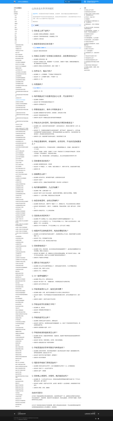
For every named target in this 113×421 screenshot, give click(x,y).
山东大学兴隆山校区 (19, 151)
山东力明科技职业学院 (20, 105)
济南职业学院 (18, 317)
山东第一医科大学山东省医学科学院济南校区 (21, 224)
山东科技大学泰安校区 (20, 211)
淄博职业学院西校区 (19, 333)
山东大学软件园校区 (19, 156)
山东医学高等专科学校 (20, 112)
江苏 (16, 33)
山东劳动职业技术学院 (20, 107)
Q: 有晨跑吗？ (87, 19)
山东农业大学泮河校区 (20, 99)
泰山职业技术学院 (19, 306)
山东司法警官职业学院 (20, 131)
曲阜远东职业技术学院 (20, 281)
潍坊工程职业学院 (19, 347)
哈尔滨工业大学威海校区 (20, 66)
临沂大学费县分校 (19, 56)
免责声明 (35, 13)
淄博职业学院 (18, 331)
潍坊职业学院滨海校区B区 (21, 356)
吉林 (16, 27)
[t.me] (98, 419)
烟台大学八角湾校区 (19, 362)
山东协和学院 (18, 126)
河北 (16, 19)
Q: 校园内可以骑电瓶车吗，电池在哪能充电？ (91, 44)
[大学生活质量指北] (14, 1)
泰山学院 (17, 296)
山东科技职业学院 (19, 217)
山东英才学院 (18, 250)
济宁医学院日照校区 (19, 323)
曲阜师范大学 (18, 277)
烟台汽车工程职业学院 (20, 370)
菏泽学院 (17, 393)
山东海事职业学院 (19, 191)
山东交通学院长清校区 (20, 79)
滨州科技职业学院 (19, 339)
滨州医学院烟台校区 (19, 337)
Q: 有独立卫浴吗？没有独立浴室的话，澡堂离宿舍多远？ (91, 14)
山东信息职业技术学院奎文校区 (21, 92)
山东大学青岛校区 (19, 160)
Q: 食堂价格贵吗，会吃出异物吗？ (91, 39)
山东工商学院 (18, 166)
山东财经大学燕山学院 (20, 261)
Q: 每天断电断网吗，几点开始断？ (91, 37)
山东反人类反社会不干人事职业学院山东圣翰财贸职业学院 (21, 129)
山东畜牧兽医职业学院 (20, 205)
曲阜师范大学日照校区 (20, 279)
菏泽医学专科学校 (19, 391)
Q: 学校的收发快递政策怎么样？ (91, 59)
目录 (85, 8)
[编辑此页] (80, 8)
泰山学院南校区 (18, 298)
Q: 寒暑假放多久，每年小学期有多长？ (91, 25)
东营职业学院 (18, 46)
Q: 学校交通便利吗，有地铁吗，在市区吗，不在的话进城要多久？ (91, 31)
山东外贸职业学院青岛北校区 (21, 147)
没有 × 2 (38, 87)
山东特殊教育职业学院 (20, 193)
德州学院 (17, 271)
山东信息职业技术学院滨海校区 (21, 95)
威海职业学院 (18, 68)
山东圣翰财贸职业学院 (20, 137)
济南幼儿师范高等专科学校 (21, 314)
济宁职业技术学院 (19, 327)
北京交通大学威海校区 (20, 62)
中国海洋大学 (18, 48)
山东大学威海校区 (19, 153)
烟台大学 (17, 360)
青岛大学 (17, 406)
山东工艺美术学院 (19, 172)
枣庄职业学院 (18, 288)
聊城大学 (17, 383)
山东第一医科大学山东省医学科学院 (21, 221)
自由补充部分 (87, 70)
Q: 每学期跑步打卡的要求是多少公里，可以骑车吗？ (91, 21)
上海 (16, 31)
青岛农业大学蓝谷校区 (20, 402)
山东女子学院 (18, 162)
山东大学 (17, 149)
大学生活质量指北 (18, 8)
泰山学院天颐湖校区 (19, 300)
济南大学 (17, 308)
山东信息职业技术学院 (20, 89)
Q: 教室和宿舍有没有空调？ (90, 11)
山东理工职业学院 (19, 199)
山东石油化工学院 (19, 207)
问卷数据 (16, 13)
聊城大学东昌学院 (19, 385)
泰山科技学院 (18, 304)
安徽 (16, 37)
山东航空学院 (18, 244)
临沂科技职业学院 (19, 58)
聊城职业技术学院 (19, 387)
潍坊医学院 (17, 343)
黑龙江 (16, 29)
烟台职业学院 (18, 379)
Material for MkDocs (23, 419)
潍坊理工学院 (18, 350)
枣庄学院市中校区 (19, 284)
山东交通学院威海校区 (20, 77)
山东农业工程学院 (19, 101)
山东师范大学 (18, 176)
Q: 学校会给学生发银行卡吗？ (90, 56)
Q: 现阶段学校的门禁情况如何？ (91, 65)
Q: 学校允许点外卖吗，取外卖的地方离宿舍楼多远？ (91, 28)
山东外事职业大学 (19, 141)
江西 (16, 41)
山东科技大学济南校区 (20, 213)
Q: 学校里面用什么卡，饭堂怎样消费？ (91, 53)
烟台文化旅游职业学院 (20, 368)
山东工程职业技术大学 (20, 168)
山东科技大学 (18, 209)
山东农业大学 (18, 97)
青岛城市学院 (18, 404)
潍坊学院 (17, 345)
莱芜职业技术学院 (19, 389)
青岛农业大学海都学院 (20, 400)
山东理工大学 (18, 197)
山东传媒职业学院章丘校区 (21, 85)
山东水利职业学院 (19, 189)
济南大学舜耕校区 (19, 310)
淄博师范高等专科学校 (20, 329)
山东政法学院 (18, 182)
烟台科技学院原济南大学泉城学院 (21, 376)
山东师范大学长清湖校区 (20, 178)
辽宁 (16, 25)
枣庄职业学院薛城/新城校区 (21, 294)
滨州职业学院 (18, 341)
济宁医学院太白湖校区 (20, 321)
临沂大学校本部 (18, 54)
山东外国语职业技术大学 (20, 143)
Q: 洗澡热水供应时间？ (89, 41)
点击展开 (37, 25)
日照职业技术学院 (19, 275)
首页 (15, 10)
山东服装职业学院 (19, 187)
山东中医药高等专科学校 (20, 74)
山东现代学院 (18, 195)
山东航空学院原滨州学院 (20, 246)
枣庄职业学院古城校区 (20, 290)
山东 (16, 43)
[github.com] (96, 419)
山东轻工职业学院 (19, 263)
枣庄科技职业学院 (19, 286)
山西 (16, 21)
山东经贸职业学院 (19, 238)
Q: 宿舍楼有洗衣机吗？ (89, 34)
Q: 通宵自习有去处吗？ (89, 48)
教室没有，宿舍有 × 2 (41, 47)
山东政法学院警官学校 (20, 184)
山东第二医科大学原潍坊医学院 (21, 234)
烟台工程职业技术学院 (20, 364)
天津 (16, 17)
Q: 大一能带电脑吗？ (88, 50)
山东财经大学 (18, 255)
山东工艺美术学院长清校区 (21, 174)
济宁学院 (17, 325)
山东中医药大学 (18, 70)
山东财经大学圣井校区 (20, 257)
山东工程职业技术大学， (20, 170)
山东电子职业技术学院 (20, 203)
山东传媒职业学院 (19, 83)
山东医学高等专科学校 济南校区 (22, 115)
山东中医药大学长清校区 (20, 72)
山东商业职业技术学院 (20, 133)
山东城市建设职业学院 (20, 139)
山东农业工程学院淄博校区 (21, 103)
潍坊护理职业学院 (19, 349)
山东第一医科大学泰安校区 (21, 227)
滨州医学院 (17, 335)
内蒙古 (16, 23)
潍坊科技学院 (18, 352)
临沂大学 (17, 52)
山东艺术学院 (18, 248)
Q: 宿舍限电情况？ (88, 47)
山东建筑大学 (18, 180)
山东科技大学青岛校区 (20, 215)
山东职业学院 (18, 240)
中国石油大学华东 (19, 50)
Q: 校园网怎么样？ (88, 35)
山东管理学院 (18, 236)
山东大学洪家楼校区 (19, 154)
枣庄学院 (17, 283)
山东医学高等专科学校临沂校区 (21, 118)
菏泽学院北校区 (18, 394)
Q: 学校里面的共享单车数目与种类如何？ (91, 62)
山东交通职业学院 (19, 81)
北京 (16, 15)
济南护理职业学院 (19, 316)
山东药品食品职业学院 (20, 252)
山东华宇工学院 (18, 124)
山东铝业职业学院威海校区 (21, 267)
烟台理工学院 (18, 372)
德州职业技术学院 (19, 273)
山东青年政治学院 (19, 269)
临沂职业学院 (18, 60)
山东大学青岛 (18, 158)
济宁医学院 (17, 319)
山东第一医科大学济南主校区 (21, 229)
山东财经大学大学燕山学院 (21, 259)
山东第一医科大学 (19, 218)
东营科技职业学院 (19, 44)
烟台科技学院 (18, 374)
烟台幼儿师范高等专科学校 (21, 366)
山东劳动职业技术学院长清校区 (21, 110)
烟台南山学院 (18, 358)
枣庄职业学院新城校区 (20, 292)
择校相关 (16, 11)
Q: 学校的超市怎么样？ (89, 58)
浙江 (16, 35)
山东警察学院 (18, 253)
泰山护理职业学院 (19, 302)
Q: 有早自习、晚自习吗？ (89, 17)
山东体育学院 (18, 87)
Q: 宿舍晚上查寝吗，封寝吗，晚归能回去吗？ (91, 67)
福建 (16, 39)
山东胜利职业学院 (19, 242)
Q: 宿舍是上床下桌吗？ (89, 10)
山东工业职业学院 (19, 164)
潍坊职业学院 (18, 354)
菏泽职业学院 (18, 396)
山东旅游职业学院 (19, 186)
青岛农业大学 (18, 398)
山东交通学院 (18, 76)
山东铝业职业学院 (19, 265)
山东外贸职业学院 (19, 145)
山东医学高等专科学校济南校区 (21, 122)
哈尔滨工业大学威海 (19, 64)
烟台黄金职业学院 (19, 381)
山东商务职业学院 (19, 135)
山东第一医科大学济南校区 (21, 231)
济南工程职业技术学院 (20, 312)
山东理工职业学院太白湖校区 (21, 201)
